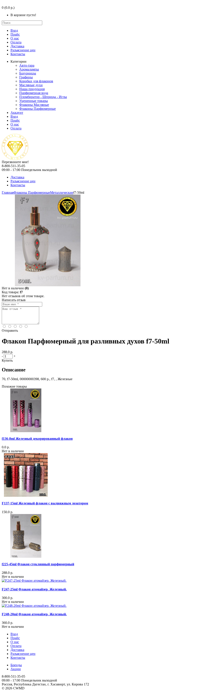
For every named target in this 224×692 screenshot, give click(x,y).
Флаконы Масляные (34, 105)
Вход (14, 30)
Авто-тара (26, 65)
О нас (14, 38)
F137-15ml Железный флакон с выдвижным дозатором (45, 503)
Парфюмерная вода (33, 93)
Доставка (17, 46)
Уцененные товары (33, 101)
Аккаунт (16, 112)
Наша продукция (32, 89)
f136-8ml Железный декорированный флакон (37, 438)
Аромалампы (29, 69)
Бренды (16, 665)
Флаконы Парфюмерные (37, 108)
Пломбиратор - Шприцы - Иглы (43, 97)
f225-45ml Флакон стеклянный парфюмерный (38, 564)
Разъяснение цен (22, 50)
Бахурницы (27, 73)
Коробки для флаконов (36, 81)
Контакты (17, 54)
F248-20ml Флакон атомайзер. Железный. (34, 614)
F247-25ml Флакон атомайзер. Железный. (34, 589)
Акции (15, 669)
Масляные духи (31, 85)
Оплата (15, 42)
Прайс (15, 34)
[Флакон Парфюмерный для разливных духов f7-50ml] (48, 285)
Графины (26, 77)
